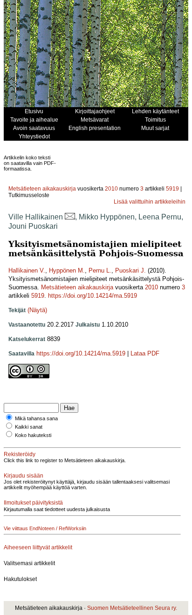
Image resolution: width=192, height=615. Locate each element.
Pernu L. (100, 270)
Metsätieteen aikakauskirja (42, 188)
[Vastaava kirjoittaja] (70, 217)
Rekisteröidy (19, 454)
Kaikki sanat (28, 427)
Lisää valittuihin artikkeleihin (149, 201)
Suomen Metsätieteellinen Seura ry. (132, 608)
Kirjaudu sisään (23, 475)
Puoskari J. (130, 270)
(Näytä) (37, 310)
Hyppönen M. (67, 270)
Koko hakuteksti (33, 435)
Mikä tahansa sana (36, 418)
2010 (111, 188)
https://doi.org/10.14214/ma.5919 (92, 295)
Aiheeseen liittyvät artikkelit (38, 547)
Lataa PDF (144, 353)
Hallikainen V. (26, 270)
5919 (172, 188)
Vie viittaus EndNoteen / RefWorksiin (45, 528)
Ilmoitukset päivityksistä (33, 502)
